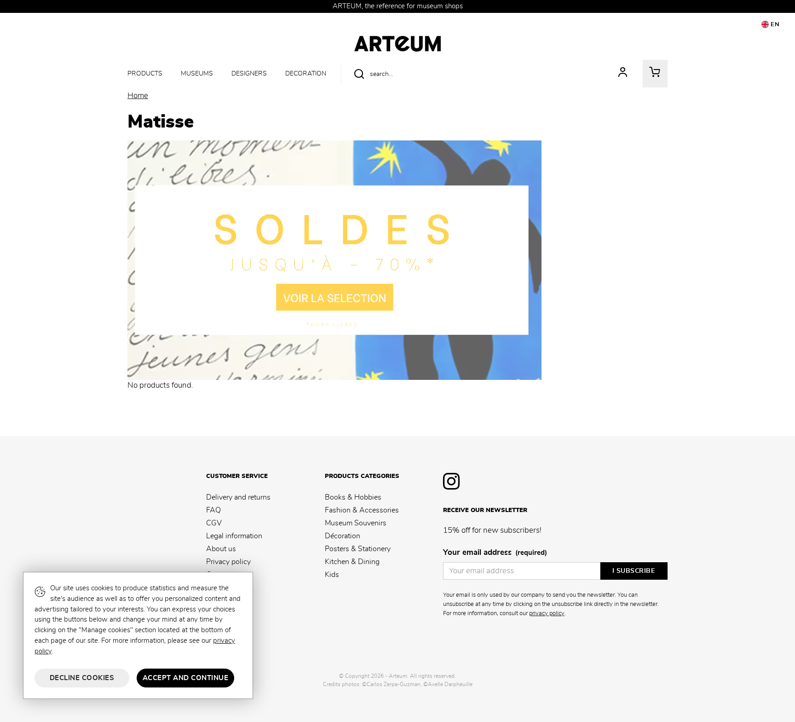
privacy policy (547, 613)
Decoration (305, 73)
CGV (214, 523)
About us (221, 549)
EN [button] (774, 25)
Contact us (223, 574)
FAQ (213, 510)
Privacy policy (228, 561)
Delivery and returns (238, 497)
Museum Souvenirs (355, 523)
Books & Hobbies (353, 497)
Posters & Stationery (358, 549)
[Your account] (623, 73)
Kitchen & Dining (352, 561)
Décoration (342, 536)
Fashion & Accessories (362, 510)
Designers (249, 73)
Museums (197, 73)
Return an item (229, 587)
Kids (332, 574)
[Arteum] (397, 42)
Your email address (495, 552)
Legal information (234, 536)
